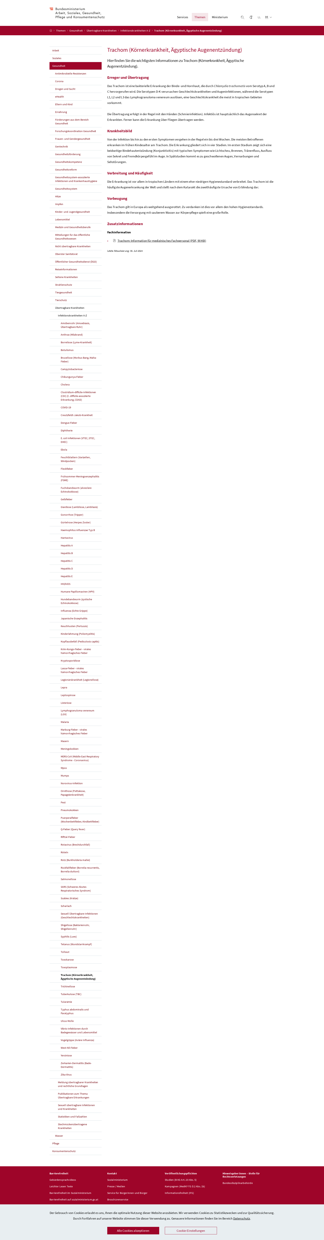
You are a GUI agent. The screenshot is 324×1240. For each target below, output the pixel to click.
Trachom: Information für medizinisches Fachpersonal (162, 241)
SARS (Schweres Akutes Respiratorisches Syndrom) (76, 888)
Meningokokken (70, 748)
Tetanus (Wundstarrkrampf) (76, 944)
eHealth (59, 96)
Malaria (65, 722)
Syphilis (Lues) (69, 936)
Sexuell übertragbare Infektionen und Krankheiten (76, 1107)
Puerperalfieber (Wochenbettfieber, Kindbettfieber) (80, 819)
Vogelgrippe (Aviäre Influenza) (77, 1040)
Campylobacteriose (71, 369)
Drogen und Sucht (65, 89)
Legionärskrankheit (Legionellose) (79, 679)
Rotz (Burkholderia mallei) (75, 860)
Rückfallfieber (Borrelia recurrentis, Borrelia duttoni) (80, 869)
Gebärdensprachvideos (63, 1179)
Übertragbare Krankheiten (102, 30)
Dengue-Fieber (69, 422)
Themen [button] (199, 17)
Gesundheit (76, 30)
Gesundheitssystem (66, 188)
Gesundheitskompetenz (68, 162)
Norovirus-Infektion (72, 783)
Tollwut (65, 952)
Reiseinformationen (66, 269)
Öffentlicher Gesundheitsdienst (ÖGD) (76, 261)
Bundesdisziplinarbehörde (238, 1183)
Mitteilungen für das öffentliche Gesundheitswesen (72, 236)
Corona (59, 81)
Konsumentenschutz (64, 1151)
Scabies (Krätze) (69, 898)
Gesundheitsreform (66, 169)
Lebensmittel (62, 219)
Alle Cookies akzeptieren (133, 1231)
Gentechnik (61, 146)
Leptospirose (68, 695)
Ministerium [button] (220, 17)
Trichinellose (68, 986)
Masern (65, 741)
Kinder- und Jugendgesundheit (72, 211)
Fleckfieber (67, 468)
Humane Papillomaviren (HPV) (77, 591)
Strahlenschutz (63, 284)
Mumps (65, 775)
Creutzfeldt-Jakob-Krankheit (77, 415)
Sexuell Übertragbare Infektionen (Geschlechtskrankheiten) (79, 915)
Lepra (64, 687)
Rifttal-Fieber (68, 837)
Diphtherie (67, 430)
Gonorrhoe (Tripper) (72, 514)
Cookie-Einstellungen (191, 1231)
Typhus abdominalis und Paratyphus (75, 1011)
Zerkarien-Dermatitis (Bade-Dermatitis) (76, 1065)
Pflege (55, 1143)
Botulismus (67, 350)
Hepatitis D (67, 568)
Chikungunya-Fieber (72, 377)
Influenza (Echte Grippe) (74, 610)
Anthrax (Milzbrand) (72, 334)
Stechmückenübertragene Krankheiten (72, 1126)
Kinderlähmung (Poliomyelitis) (78, 633)
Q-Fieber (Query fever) (73, 829)
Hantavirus (67, 537)
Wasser (59, 1135)
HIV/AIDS (65, 584)
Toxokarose (67, 959)
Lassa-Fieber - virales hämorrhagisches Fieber (74, 670)
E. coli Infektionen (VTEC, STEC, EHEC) (78, 440)
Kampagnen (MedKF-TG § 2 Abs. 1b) (185, 1186)
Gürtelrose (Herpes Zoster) (76, 522)
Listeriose (66, 702)
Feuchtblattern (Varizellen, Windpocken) (75, 459)
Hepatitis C (67, 561)
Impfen (59, 204)
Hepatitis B (67, 553)
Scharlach (66, 906)
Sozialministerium (117, 1179)
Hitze (58, 196)
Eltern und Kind (64, 104)
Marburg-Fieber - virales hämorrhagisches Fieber (74, 731)
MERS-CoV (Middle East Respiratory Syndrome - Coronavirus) (80, 758)
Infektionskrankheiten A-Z (135, 30)
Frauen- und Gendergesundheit (72, 138)
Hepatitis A (67, 545)
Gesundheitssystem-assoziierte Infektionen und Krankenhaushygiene (76, 179)
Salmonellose (68, 879)
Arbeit (55, 50)
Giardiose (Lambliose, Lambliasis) (79, 507)
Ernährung (61, 112)
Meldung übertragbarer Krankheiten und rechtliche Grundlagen (78, 1084)
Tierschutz (61, 300)
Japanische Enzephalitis (74, 618)
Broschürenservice (117, 1199)
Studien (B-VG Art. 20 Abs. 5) (180, 1179)
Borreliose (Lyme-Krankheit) (76, 342)
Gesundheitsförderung (67, 154)
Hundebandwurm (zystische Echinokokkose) (76, 601)
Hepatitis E (67, 576)
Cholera (65, 384)
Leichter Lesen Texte (61, 1186)
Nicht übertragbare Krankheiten (73, 246)
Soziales (56, 58)
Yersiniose (66, 1055)
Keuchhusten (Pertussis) (74, 626)
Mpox (64, 768)
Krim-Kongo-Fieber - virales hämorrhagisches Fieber (76, 651)
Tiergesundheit (63, 292)
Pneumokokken (70, 810)
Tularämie (66, 1001)
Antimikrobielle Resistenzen (70, 73)
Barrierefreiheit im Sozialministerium (71, 1193)
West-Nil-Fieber (69, 1047)
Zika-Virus (66, 1074)
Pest (63, 802)
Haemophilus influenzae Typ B (78, 530)
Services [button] (182, 17)
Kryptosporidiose (70, 660)
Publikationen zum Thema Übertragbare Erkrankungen (73, 1095)
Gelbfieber (66, 499)
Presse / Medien (116, 1186)
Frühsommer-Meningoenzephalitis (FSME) (80, 478)
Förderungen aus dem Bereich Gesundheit (72, 121)
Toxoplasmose (69, 967)
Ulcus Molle (67, 1021)
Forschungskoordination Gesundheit (75, 131)
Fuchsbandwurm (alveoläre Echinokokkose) (76, 489)
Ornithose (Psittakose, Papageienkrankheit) (73, 792)
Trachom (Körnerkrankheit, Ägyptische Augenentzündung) (81, 976)
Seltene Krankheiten (66, 277)
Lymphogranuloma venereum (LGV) (77, 712)
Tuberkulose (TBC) (71, 994)
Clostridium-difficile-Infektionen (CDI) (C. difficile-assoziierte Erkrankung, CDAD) (78, 396)
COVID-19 (66, 407)
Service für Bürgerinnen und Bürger (127, 1193)
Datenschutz (241, 1218)
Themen (61, 30)
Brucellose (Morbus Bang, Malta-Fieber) (79, 359)
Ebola (64, 449)
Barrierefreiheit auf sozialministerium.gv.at (74, 1199)
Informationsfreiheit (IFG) (179, 1193)
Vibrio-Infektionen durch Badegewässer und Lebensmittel (79, 1030)
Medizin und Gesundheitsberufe (73, 227)
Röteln (64, 852)
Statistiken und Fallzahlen (72, 1116)
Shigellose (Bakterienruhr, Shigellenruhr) (75, 927)
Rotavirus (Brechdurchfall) (75, 844)
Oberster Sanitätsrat (66, 254)
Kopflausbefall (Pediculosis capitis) (80, 641)
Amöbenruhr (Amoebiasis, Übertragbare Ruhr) (75, 325)
